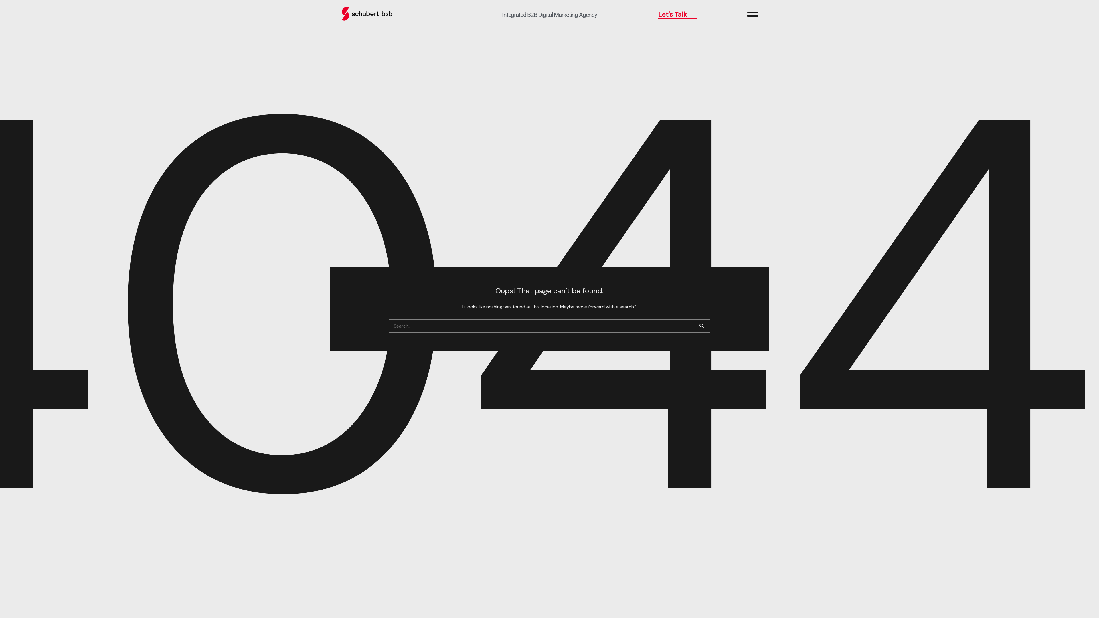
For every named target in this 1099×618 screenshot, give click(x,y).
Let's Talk (672, 14)
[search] (704, 326)
